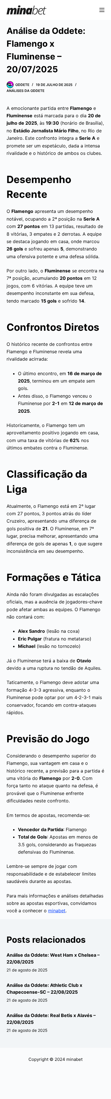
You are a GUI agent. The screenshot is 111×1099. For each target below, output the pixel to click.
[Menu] (101, 10)
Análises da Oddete (25, 91)
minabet (56, 910)
